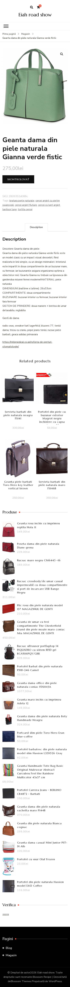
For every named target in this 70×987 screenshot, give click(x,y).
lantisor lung (9, 209)
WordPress (55, 981)
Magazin (11, 955)
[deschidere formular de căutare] (31, 7)
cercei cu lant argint (49, 205)
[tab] (36, 227)
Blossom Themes (21, 981)
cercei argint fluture (26, 205)
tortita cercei (25, 209)
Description (36, 227)
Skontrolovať (18, 179)
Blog (9, 948)
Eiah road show (35, 15)
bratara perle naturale (21, 200)
